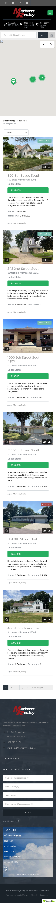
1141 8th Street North (23, 539)
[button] (14, 81)
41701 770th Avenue (23, 628)
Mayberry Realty (19, 223)
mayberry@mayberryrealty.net (21, 747)
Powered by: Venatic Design (17, 895)
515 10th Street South (23, 450)
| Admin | (33, 895)
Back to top (44, 895)
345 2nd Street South (24, 268)
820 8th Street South (23, 175)
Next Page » (37, 687)
